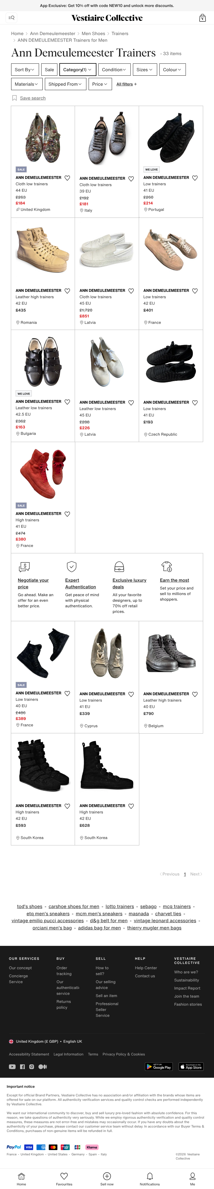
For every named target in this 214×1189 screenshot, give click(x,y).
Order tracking (64, 971)
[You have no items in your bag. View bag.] (202, 18)
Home (17, 33)
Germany (78, 1154)
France (12, 1154)
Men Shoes (93, 33)
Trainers (119, 33)
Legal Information (68, 1054)
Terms (93, 1054)
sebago (148, 906)
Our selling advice (106, 985)
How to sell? (102, 971)
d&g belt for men (109, 920)
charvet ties (168, 913)
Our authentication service (70, 987)
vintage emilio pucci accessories (48, 920)
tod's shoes (29, 906)
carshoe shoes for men (73, 906)
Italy (104, 1154)
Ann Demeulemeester (52, 33)
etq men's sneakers (47, 913)
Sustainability (186, 980)
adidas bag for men (99, 927)
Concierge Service (18, 979)
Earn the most (174, 580)
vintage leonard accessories (165, 920)
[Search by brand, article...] (11, 18)
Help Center (146, 968)
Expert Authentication (80, 583)
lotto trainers (120, 906)
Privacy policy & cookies (124, 1054)
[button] (202, 18)
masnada (139, 913)
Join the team (186, 996)
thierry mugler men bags (154, 927)
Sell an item (106, 996)
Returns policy (64, 1004)
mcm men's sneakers (99, 913)
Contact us (145, 976)
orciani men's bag (52, 927)
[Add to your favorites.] (67, 178)
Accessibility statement (29, 1054)
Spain (93, 1154)
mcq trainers (177, 906)
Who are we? (186, 972)
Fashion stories (188, 1004)
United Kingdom (32, 1154)
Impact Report (187, 988)
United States (58, 1154)
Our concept (20, 968)
